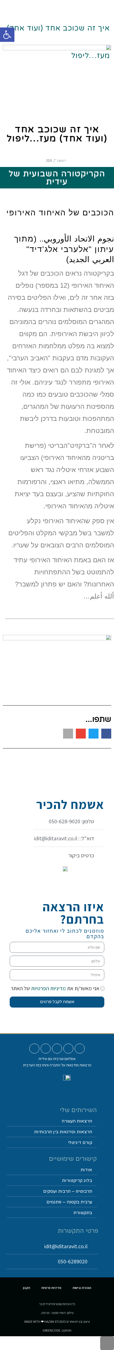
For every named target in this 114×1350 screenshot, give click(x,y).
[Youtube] (80, 1048)
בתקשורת (82, 1212)
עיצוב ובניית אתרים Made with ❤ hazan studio (57, 1321)
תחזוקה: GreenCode (57, 1330)
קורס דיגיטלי (80, 1142)
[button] (69, 7)
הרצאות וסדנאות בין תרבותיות (63, 1132)
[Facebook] (57, 1048)
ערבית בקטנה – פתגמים (69, 1202)
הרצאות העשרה (77, 1121)
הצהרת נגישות (81, 1288)
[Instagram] (68, 1048)
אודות (86, 1170)
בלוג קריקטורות (77, 1180)
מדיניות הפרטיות (48, 988)
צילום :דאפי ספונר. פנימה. (57, 1313)
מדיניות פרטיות (51, 1288)
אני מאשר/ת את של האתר (55, 988)
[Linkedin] (46, 1048)
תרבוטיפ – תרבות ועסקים (67, 1191)
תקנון (26, 1288)
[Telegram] (34, 1048)
